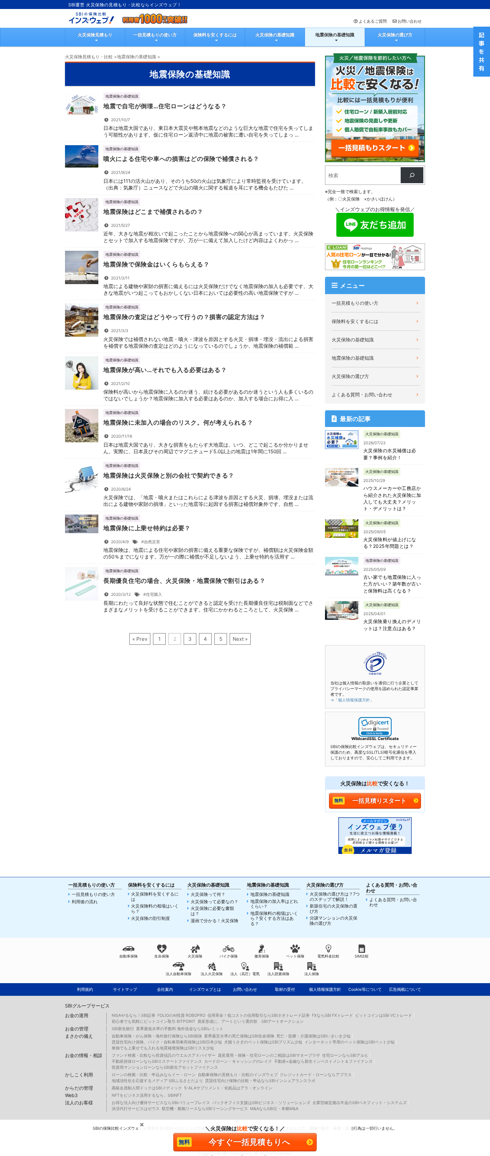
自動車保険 (128, 956)
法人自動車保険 (178, 973)
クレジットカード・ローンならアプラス (316, 1074)
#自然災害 (150, 541)
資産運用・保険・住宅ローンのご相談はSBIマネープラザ (269, 1055)
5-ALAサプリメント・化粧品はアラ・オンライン (228, 1087)
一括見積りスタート (379, 800)
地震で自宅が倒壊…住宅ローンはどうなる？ (165, 106)
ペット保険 (295, 956)
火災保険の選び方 (395, 34)
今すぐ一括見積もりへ (249, 1142)
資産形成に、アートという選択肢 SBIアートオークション (250, 1021)
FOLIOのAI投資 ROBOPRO (181, 1015)
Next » (240, 639)
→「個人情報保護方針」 (352, 699)
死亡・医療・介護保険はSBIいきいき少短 (313, 1035)
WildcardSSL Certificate (375, 738)
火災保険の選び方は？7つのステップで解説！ (335, 897)
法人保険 (311, 973)
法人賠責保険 (278, 973)
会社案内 (165, 989)
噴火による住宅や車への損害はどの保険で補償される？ (181, 158)
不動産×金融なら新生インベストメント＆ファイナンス (323, 1061)
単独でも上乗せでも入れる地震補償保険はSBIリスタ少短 (163, 1047)
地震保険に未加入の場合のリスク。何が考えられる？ (178, 422)
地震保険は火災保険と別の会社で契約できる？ (168, 475)
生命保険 (161, 956)
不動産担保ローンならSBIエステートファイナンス (157, 1061)
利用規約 (85, 989)
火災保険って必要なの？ (214, 901)
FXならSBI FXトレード (332, 1015)
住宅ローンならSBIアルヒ (345, 1055)
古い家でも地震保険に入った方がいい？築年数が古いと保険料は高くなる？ (392, 583)
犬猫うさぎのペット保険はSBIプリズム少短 (263, 1041)
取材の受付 (285, 989)
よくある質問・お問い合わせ (362, 394)
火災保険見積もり (95, 34)
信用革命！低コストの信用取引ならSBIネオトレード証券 (258, 1015)
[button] (375, 727)
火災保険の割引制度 (150, 918)
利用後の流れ (85, 901)
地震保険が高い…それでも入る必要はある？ (165, 369)
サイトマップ (125, 989)
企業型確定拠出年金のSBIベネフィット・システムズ (359, 1102)
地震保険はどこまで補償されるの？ (153, 211)
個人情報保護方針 (325, 989)
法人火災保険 (212, 973)
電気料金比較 (328, 956)
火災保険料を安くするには (155, 897)
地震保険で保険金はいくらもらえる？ (156, 264)
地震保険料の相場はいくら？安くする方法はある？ (274, 918)
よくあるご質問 (373, 21)
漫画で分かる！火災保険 (214, 920)
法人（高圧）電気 (245, 973)
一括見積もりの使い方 (155, 34)
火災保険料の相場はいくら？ (155, 909)
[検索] (412, 175)
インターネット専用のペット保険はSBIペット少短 (349, 1041)
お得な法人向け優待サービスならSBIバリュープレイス (161, 1102)
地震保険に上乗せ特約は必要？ (147, 528)
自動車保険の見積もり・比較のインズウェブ (238, 1074)
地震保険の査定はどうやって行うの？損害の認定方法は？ (184, 316)
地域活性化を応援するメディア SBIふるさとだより (157, 1080)
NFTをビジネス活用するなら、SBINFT (147, 1095)
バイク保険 (228, 956)
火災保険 (195, 956)
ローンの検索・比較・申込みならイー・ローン (154, 1074)
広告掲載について (405, 989)
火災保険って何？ (208, 894)
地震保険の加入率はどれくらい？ (274, 904)
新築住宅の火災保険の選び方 (333, 909)
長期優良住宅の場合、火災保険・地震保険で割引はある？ (184, 580)
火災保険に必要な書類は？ (212, 911)
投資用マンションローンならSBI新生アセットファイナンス (165, 1067)
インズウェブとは (205, 989)
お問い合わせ (410, 21)
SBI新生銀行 (123, 1028)
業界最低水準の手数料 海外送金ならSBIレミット (179, 1028)
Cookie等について (365, 989)
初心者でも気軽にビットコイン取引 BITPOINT (153, 1021)
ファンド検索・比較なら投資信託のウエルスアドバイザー (164, 1055)
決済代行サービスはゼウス (136, 1108)
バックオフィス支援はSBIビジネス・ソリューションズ (261, 1102)
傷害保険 (261, 956)
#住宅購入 (152, 594)
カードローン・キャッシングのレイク (238, 1061)
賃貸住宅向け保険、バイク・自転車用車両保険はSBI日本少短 (167, 1041)
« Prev (139, 639)
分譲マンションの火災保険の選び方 (333, 921)
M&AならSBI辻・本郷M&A (274, 1108)
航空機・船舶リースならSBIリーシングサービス (205, 1108)
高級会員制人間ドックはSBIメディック (147, 1087)
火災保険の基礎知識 (274, 34)
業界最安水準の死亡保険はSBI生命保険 (239, 1035)
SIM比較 (362, 956)
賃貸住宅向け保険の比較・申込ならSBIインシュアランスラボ (260, 1080)
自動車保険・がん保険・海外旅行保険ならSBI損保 (157, 1035)
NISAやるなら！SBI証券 (133, 1015)
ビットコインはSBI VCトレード (383, 1015)
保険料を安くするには (215, 34)
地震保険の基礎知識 (334, 34)
